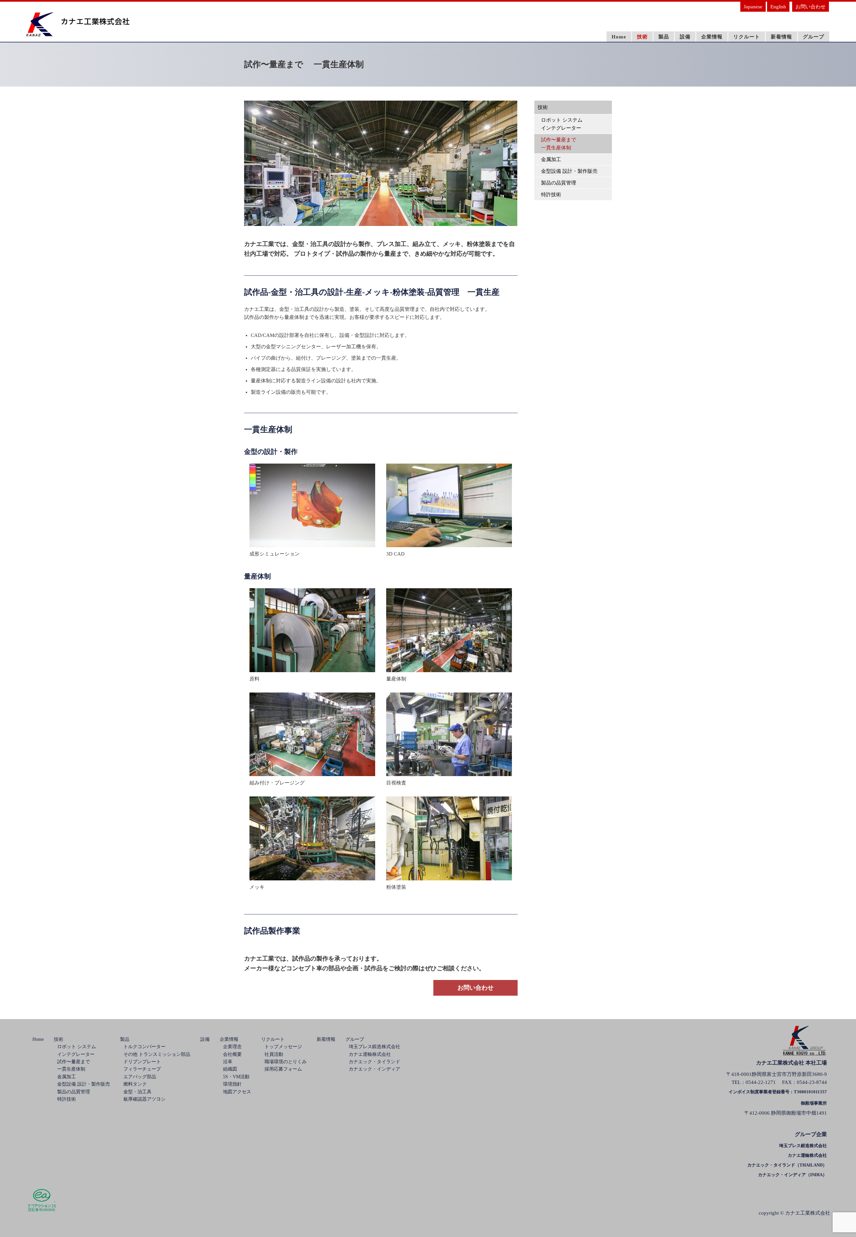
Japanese (753, 6)
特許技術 (551, 194)
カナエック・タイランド (374, 1061)
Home (619, 36)
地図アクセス (237, 1091)
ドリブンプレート (142, 1061)
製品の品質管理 (558, 182)
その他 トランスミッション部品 (156, 1054)
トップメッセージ (283, 1046)
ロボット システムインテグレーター (561, 124)
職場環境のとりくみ (285, 1061)
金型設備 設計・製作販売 (569, 171)
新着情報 (781, 36)
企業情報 (712, 36)
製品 (663, 36)
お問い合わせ (810, 6)
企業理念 (232, 1046)
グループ (813, 36)
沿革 (227, 1061)
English (778, 6)
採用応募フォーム (283, 1069)
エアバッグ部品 (139, 1076)
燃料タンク (135, 1084)
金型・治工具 (137, 1091)
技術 (642, 36)
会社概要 (232, 1054)
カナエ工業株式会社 (807, 1213)
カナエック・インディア (374, 1069)
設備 (685, 36)
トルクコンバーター (144, 1046)
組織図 (230, 1069)
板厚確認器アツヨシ (144, 1099)
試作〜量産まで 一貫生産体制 (558, 143)
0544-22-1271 (761, 1082)
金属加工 (551, 159)
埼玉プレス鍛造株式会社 (374, 1046)
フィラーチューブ (142, 1069)
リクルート (746, 36)
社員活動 (273, 1054)
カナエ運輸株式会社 (370, 1054)
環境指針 (232, 1084)
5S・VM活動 (236, 1076)
